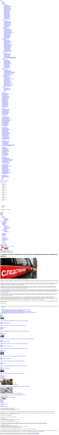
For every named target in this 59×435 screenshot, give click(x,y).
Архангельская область (7, 29)
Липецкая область (7, 13)
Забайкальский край (7, 85)
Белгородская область (7, 6)
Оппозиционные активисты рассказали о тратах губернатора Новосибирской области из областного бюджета (19, 312)
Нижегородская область (8, 41)
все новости (2, 377)
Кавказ (3, 68)
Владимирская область (7, 8)
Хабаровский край (7, 83)
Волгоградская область (7, 22)
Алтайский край (6, 60)
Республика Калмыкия (7, 24)
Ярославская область (5, 106)
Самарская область (5, 135)
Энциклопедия (6, 225)
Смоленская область (7, 15)
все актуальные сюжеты (4, 396)
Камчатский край (7, 79)
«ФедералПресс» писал (6, 289)
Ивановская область (7, 9)
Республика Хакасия (5, 154)
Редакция (1, 401)
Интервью (5, 229)
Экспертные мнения (7, 227)
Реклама (3, 205)
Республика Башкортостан (8, 44)
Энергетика (6, 219)
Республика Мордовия (7, 46)
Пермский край (6, 43)
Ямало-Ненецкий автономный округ (8, 145)
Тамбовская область (7, 16)
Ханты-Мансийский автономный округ (10, 57)
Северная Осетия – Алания (8, 74)
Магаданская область (7, 80)
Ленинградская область (6, 120)
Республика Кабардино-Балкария (7, 159)
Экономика (6, 218)
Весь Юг (5, 20)
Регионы (1, 0)
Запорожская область (7, 88)
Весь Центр (6, 4)
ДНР (5, 91)
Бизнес (3, 217)
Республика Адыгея (5, 111)
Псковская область (7, 35)
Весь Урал (3, 140)
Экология (3, 224)
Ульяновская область (7, 50)
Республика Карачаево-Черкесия (7, 160)
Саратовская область (7, 48)
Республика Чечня (7, 73)
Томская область (4, 155)
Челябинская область (7, 54)
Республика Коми (7, 37)
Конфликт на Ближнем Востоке (18, 393)
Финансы (5, 220)
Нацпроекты (4, 223)
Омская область (6, 64)
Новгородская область (7, 34)
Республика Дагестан (7, 70)
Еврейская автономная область (9, 78)
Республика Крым (7, 26)
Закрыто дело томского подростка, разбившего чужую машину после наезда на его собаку (16, 309)
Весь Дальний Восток (5, 164)
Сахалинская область (7, 82)
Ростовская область (7, 25)
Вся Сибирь (6, 59)
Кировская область (7, 40)
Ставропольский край (7, 75)
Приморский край (7, 81)
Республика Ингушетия (8, 71)
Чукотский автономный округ (9, 84)
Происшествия (4, 222)
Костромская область (7, 11)
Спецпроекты (6, 231)
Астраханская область (7, 21)
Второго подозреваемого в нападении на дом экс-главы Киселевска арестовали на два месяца (16, 311)
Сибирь (3, 58)
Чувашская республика (7, 51)
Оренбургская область (7, 42)
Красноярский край (5, 150)
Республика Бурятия (7, 86)
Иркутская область (7, 61)
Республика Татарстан (7, 47)
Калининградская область (8, 30)
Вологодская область (7, 31)
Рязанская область (7, 14)
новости (1, 214)
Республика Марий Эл (7, 45)
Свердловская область (7, 53)
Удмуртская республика (8, 49)
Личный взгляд (6, 228)
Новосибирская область (8, 63)
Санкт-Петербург (5, 125)
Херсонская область (7, 89)
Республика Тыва (7, 66)
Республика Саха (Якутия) (6, 169)
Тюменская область (7, 56)
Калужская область (7, 10)
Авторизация (2, 402)
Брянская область (6, 7)
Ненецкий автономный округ (8, 32)
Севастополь (6, 27)
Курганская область (7, 55)
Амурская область (5, 165)
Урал (3, 52)
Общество (3, 221)
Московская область (7, 5)
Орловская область (5, 101)
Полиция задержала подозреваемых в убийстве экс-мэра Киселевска (12, 310)
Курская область (6, 12)
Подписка (5, 230)
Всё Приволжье (6, 39)
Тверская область (6, 17)
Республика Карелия (7, 36)
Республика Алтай (7, 65)
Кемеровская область (7, 62)
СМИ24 (37, 433)
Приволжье (4, 38)
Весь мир (3, 2)
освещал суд (48, 298)
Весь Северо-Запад (5, 116)
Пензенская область (5, 130)
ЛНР (5, 90)
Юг (2, 19)
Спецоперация (15, 384)
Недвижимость (4, 234)
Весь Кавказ (6, 69)
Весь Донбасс (6, 87)
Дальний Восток (4, 76)
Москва (3, 3)
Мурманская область (7, 33)
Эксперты (5, 226)
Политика (3, 216)
